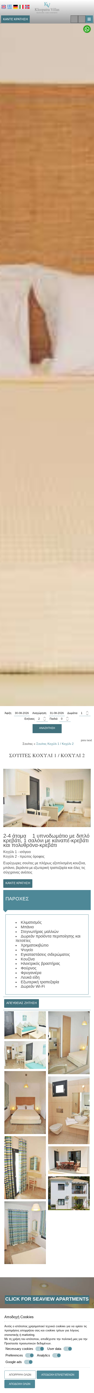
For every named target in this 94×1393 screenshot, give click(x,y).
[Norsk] (27, 6)
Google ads (13, 1362)
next (89, 740)
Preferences (14, 1355)
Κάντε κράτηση (15, 19)
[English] (3, 6)
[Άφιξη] (22, 713)
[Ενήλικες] (42, 719)
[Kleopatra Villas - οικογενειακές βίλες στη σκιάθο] (47, 7)
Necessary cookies (19, 1349)
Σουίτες (28, 743)
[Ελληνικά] (9, 6)
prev (83, 740)
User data (54, 1349)
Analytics (43, 1355)
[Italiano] (21, 6)
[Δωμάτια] (85, 713)
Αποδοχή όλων (19, 1384)
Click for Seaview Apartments (47, 1299)
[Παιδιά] (65, 719)
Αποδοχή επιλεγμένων (57, 1374)
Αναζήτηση (47, 728)
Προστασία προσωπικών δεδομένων (27, 1343)
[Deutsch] (15, 6)
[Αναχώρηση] (57, 713)
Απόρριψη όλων (20, 1374)
